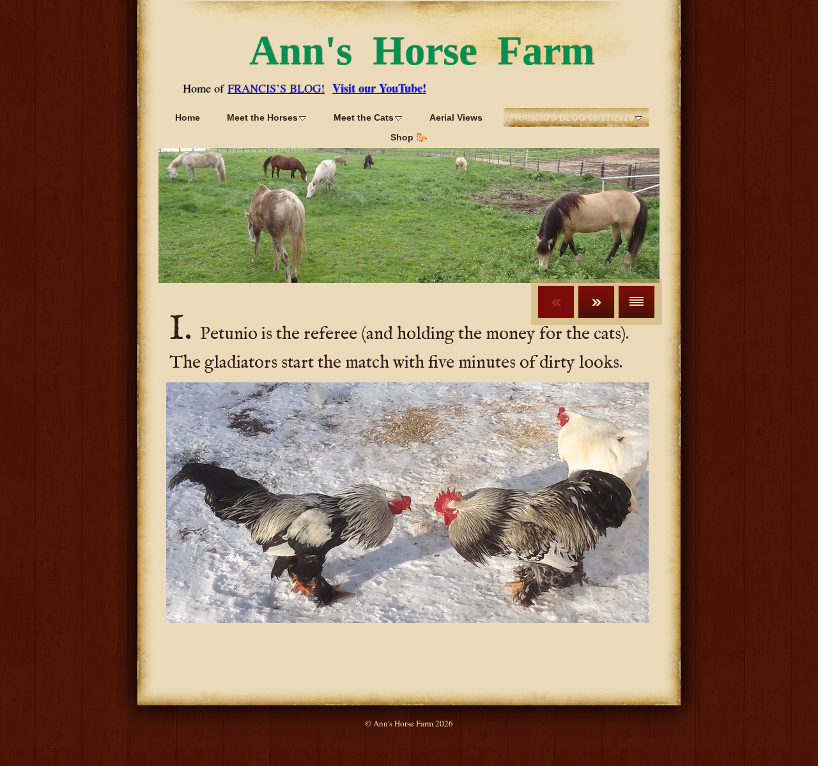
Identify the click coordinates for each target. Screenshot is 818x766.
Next (596, 302)
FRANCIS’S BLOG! (276, 88)
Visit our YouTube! (379, 88)
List (636, 302)
